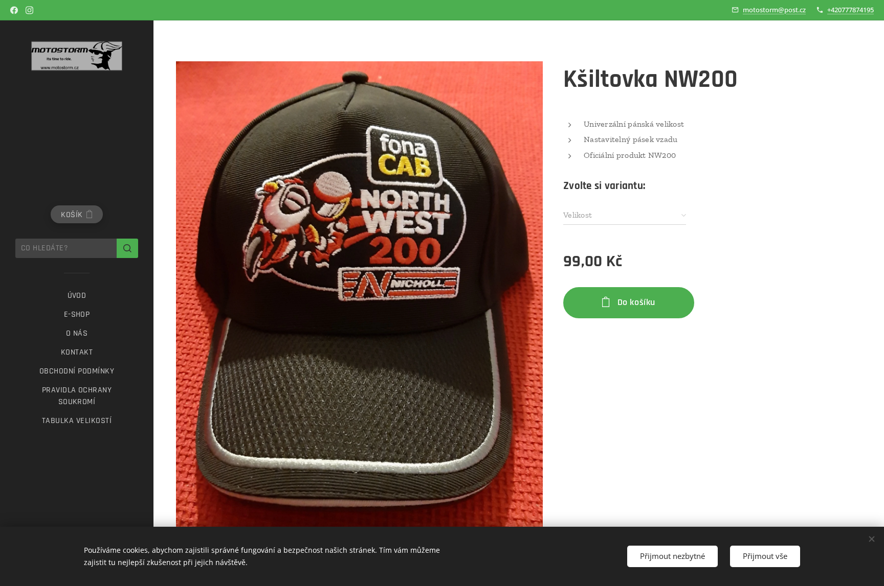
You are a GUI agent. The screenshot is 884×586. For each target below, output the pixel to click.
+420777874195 (850, 9)
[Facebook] (14, 10)
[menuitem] (76, 295)
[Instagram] (29, 10)
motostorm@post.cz (774, 9)
